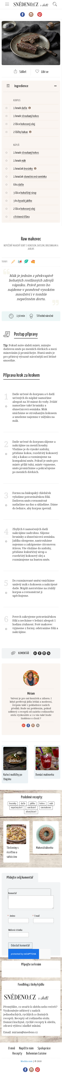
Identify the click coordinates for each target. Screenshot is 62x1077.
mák (23, 160)
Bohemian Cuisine (36, 1053)
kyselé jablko (25, 200)
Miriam (31, 693)
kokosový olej (28, 124)
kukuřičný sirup (28, 192)
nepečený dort (17, 807)
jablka (32, 803)
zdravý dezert (31, 812)
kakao (24, 132)
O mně (11, 1048)
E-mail (36, 916)
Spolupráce (44, 1048)
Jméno (11, 916)
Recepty (17, 1053)
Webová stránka (15, 930)
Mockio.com (26, 1061)
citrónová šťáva (21, 216)
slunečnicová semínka (35, 176)
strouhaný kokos (30, 116)
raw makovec (46, 807)
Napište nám (26, 1048)
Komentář (23, 653)
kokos (42, 803)
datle (24, 108)
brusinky (28, 168)
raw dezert (31, 807)
